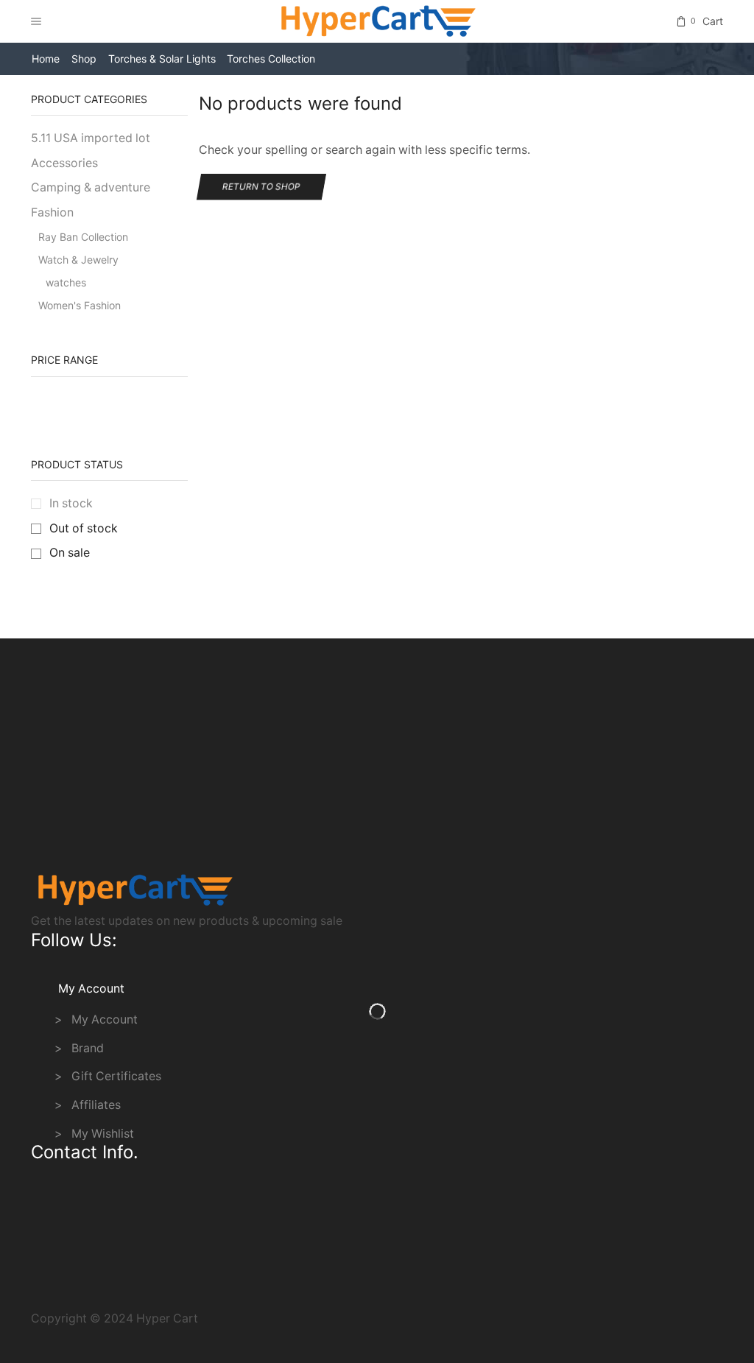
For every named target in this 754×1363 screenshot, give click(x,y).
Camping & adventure (90, 187)
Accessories (64, 163)
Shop (83, 58)
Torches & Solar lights (162, 58)
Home (46, 58)
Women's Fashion (79, 305)
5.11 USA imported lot (90, 138)
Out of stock (83, 528)
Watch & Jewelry (78, 259)
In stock (71, 503)
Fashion (52, 212)
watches (66, 282)
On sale (69, 553)
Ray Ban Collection (83, 236)
